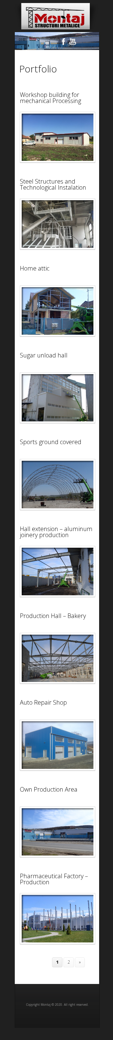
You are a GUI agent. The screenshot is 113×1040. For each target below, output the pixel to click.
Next (87, 43)
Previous (27, 43)
